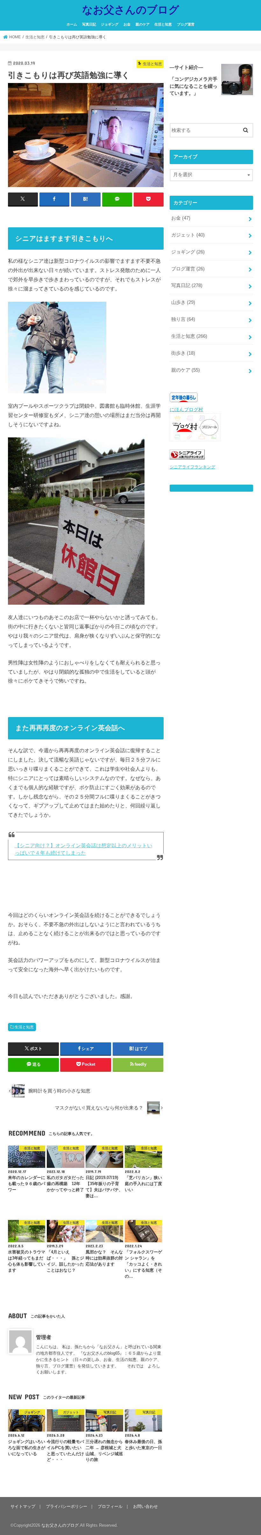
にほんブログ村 (186, 409)
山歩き (183, 302)
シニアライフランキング (192, 467)
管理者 (43, 1337)
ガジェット (188, 235)
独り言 (183, 319)
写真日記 (89, 24)
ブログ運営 (185, 24)
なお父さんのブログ (130, 9)
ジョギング (109, 24)
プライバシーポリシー (66, 1506)
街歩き (183, 353)
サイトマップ (23, 1506)
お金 (126, 24)
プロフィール (110, 1506)
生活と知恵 (163, 24)
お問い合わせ (145, 1506)
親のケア (143, 24)
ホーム (72, 24)
